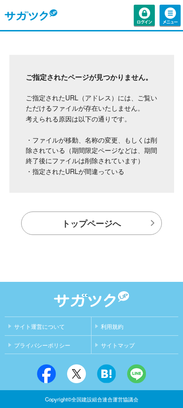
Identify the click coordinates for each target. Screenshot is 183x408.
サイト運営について (39, 327)
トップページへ (91, 223)
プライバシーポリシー (42, 345)
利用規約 (112, 327)
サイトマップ (118, 345)
